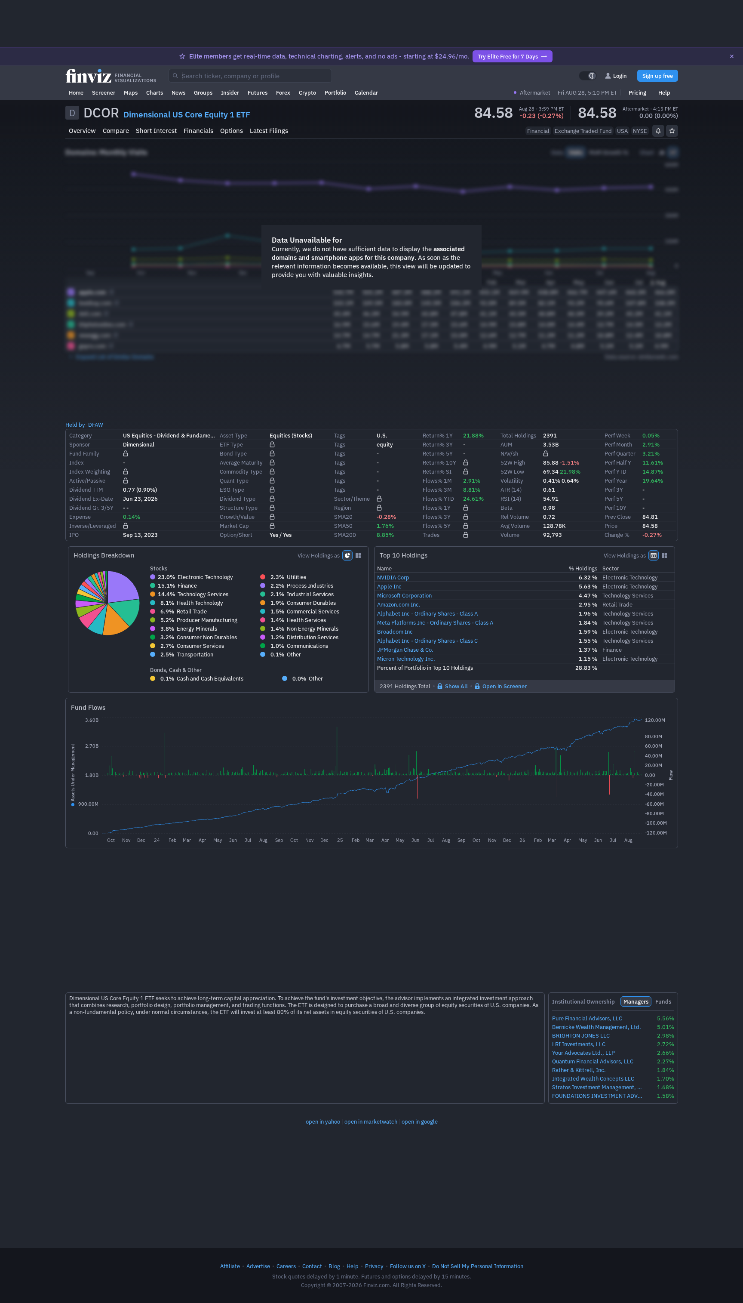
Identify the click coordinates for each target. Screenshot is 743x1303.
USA (622, 130)
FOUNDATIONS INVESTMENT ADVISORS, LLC (597, 1096)
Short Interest (156, 130)
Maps (131, 92)
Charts (154, 92)
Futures (257, 92)
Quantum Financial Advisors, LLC (592, 1061)
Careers (286, 1266)
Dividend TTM (86, 489)
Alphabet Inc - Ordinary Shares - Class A (427, 613)
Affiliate (230, 1266)
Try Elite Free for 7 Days (508, 56)
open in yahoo (323, 1121)
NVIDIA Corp (393, 577)
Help (664, 92)
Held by (75, 424)
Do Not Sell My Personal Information (477, 1266)
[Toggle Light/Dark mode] (588, 75)
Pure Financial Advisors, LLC (587, 1018)
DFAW (95, 424)
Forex (283, 92)
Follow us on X (408, 1266)
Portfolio (335, 92)
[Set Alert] (658, 131)
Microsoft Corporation (404, 595)
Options (231, 130)
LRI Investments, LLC (578, 1044)
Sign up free (657, 75)
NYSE (640, 130)
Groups (203, 92)
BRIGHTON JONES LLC (581, 1035)
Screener (103, 92)
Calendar (366, 92)
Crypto (307, 92)
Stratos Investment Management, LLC (597, 1087)
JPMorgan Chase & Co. (405, 649)
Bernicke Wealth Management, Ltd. (596, 1027)
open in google (420, 1121)
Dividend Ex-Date (91, 498)
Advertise (258, 1266)
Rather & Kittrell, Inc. (579, 1070)
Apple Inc (389, 586)
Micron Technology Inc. (406, 658)
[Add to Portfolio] (672, 131)
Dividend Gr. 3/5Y (91, 507)
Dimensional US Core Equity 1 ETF (186, 114)
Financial (538, 130)
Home (76, 92)
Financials (198, 130)
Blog (334, 1266)
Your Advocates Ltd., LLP (583, 1053)
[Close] (732, 56)
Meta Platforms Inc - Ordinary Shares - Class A (435, 622)
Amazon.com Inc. (399, 604)
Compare (116, 130)
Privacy (374, 1266)
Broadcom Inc (395, 631)
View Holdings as (319, 555)
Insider (230, 92)
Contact (312, 1266)
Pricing (637, 92)
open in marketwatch (370, 1121)
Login (620, 75)
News (178, 92)
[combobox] (250, 76)
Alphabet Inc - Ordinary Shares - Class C (427, 640)
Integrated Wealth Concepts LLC (593, 1078)
